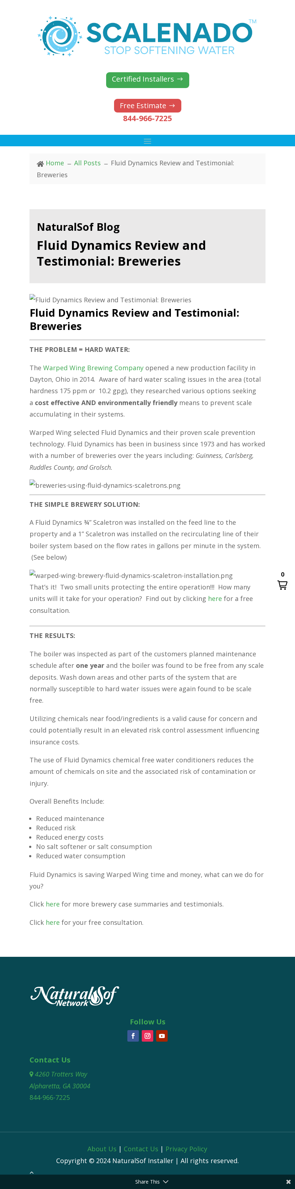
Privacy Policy (186, 1148)
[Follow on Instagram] (147, 1036)
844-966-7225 (147, 118)
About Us (102, 1148)
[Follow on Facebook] (133, 1036)
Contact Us (141, 1148)
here (215, 598)
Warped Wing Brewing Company (93, 367)
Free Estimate (143, 105)
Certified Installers (143, 79)
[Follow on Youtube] (162, 1036)
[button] (282, 581)
